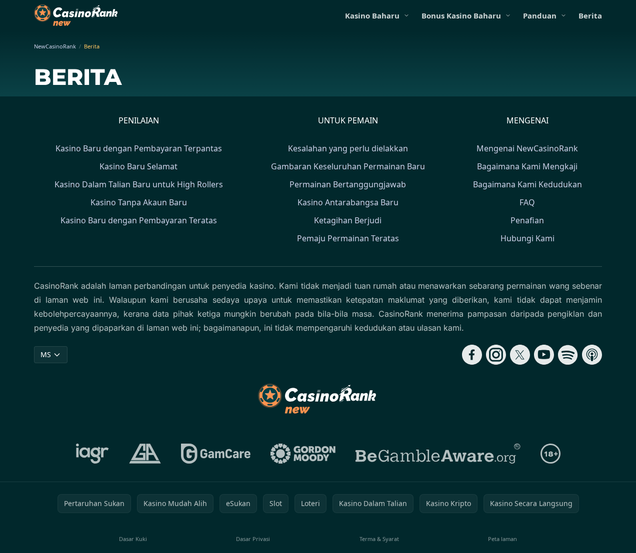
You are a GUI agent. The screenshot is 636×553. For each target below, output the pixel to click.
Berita (590, 15)
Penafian (527, 220)
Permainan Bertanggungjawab (348, 184)
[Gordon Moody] (303, 454)
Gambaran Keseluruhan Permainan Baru (348, 166)
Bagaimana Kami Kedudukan (527, 184)
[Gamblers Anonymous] (145, 454)
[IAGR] (92, 454)
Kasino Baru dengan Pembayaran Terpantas (139, 148)
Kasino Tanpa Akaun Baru (138, 202)
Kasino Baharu (372, 15)
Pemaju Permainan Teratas (348, 238)
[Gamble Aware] (438, 454)
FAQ (527, 202)
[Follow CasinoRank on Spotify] (568, 355)
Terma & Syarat (379, 539)
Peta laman (502, 539)
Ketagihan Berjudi (348, 220)
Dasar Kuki (133, 539)
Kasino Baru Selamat (139, 166)
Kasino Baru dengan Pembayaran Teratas (138, 220)
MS (45, 354)
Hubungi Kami (527, 238)
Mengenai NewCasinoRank (527, 148)
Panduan (539, 15)
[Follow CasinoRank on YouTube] (544, 355)
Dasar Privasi (253, 539)
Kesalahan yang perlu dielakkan (348, 148)
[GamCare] (215, 454)
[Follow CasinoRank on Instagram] (496, 355)
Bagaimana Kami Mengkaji (527, 166)
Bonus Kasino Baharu (461, 15)
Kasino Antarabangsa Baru (348, 202)
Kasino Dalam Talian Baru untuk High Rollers (138, 184)
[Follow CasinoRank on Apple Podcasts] (592, 355)
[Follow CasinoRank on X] (520, 355)
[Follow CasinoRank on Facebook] (472, 355)
